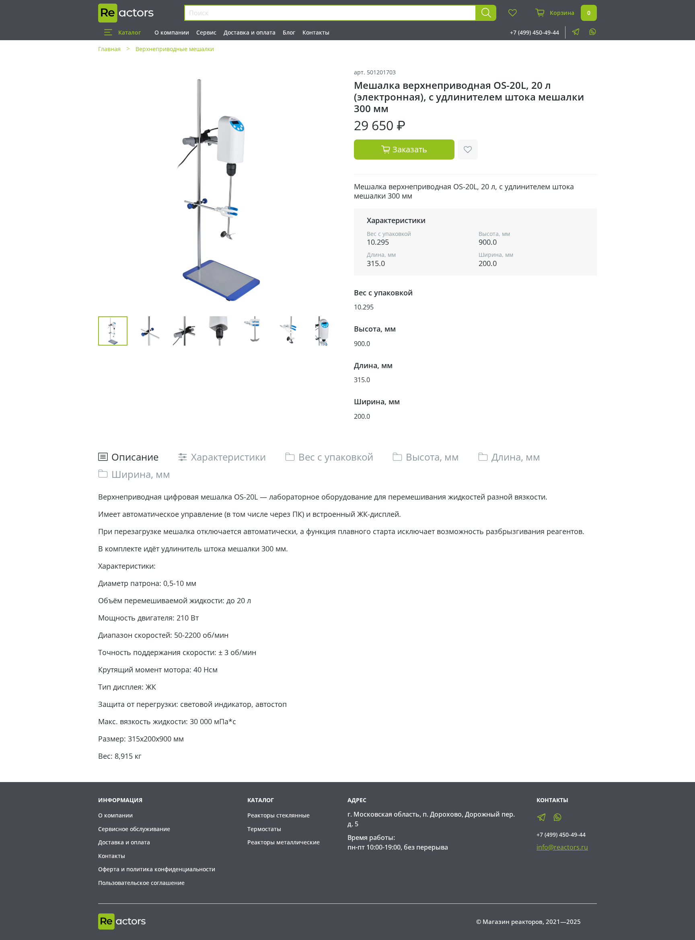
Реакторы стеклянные (278, 815)
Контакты (315, 32)
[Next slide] (328, 188)
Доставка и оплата (250, 32)
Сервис (206, 32)
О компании (171, 32)
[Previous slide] (111, 188)
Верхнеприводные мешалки (175, 49)
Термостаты (264, 829)
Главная (109, 49)
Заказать (410, 149)
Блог (289, 32)
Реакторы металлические (283, 842)
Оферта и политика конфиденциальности (156, 869)
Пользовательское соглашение (141, 883)
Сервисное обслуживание (134, 829)
